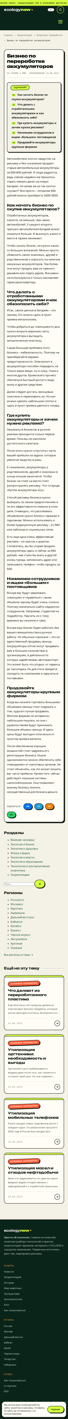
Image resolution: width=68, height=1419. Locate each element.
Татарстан (10, 1359)
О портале (10, 1385)
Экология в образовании (27, 861)
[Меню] (60, 21)
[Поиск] (60, 9)
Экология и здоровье (24, 848)
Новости (9, 1271)
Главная (8, 35)
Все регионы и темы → (18, 954)
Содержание (20, 87)
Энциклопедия (24, 35)
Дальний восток (13, 1337)
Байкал (8, 1342)
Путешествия (11, 1293)
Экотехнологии (13, 1299)
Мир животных (13, 1288)
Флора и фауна (20, 853)
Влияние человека (22, 840)
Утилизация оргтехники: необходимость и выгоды (27, 1056)
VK (27, 806)
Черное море (11, 1353)
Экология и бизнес (23, 844)
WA (11, 814)
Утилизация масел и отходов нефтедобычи (33, 1170)
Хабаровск (10, 1364)
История (9, 1282)
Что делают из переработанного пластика (27, 994)
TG (38, 806)
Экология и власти (22, 857)
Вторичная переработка (50, 35)
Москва (8, 1331)
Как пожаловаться (15, 1310)
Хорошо (55, 1409)
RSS (6, 1391)
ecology (17, 9)
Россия (8, 1326)
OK (49, 806)
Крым (7, 1348)
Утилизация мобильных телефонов (33, 1115)
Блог (6, 1304)
